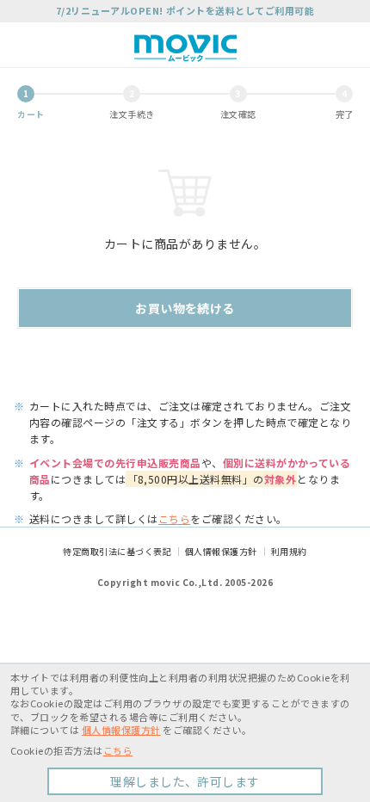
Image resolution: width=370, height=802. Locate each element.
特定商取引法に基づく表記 (117, 551)
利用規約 (289, 551)
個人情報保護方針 (221, 551)
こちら (174, 518)
